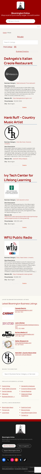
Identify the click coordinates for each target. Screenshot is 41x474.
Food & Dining (6, 386)
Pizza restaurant (30, 83)
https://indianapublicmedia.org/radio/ (23, 274)
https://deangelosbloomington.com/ (22, 98)
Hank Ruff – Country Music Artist (19, 119)
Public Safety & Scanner (9, 388)
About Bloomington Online (29, 412)
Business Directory (22, 51)
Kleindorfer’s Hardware (28, 386)
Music (24, 142)
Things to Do (5, 410)
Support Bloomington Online (12, 450)
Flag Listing (15, 107)
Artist (17, 142)
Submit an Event (26, 407)
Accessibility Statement (21, 469)
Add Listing (34, 51)
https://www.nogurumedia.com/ (24, 334)
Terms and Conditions (8, 469)
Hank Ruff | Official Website (20, 159)
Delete (24, 107)
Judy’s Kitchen (20, 323)
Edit (6, 107)
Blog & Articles (25, 410)
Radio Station (24, 257)
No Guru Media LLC (21, 332)
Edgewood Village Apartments (26, 395)
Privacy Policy (33, 467)
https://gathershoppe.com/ (23, 343)
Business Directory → (8, 396)
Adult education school (22, 200)
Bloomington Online (20, 13)
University (7, 144)
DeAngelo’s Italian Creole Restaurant (18, 60)
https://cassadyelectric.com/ (23, 310)
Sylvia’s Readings (26, 391)
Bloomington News (7, 407)
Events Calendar (7, 391)
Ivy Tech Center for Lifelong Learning (18, 177)
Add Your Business (9, 446)
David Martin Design (33, 471)
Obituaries (5, 394)
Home (4, 32)
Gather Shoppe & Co (21, 341)
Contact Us (24, 415)
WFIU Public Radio (18, 237)
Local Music (5, 412)
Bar (21, 142)
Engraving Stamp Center (28, 388)
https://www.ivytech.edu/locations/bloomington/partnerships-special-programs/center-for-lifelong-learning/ (21, 217)
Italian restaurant (21, 83)
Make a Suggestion (23, 446)
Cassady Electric (20, 308)
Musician (28, 142)
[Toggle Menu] (38, 26)
